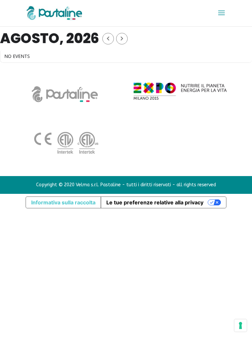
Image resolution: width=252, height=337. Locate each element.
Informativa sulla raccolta (63, 202)
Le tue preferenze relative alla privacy (154, 202)
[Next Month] (122, 38)
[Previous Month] (108, 38)
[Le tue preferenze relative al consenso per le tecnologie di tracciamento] (240, 325)
